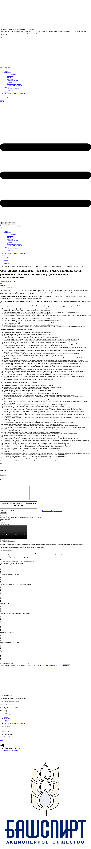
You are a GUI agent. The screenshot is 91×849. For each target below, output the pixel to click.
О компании (7, 72)
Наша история (11, 74)
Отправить (66, 665)
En (3, 100)
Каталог (6, 92)
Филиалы (10, 76)
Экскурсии (7, 97)
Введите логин (4, 519)
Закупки (9, 82)
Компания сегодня (12, 80)
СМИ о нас (10, 90)
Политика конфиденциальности (9, 750)
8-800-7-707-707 (5, 68)
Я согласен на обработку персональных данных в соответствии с (32, 665)
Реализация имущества (14, 84)
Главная (6, 71)
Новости (6, 87)
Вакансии (10, 79)
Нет (1, 36)
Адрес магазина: (5, 560)
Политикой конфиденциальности (52, 511)
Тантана (9, 77)
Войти (2, 523)
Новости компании (13, 88)
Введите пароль (5, 521)
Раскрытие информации (14, 85)
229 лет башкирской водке (8, 224)
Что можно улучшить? (7, 663)
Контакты (7, 95)
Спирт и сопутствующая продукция (14, 93)
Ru (1, 100)
